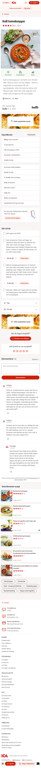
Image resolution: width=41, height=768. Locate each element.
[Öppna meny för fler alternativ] (11, 494)
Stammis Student (7, 679)
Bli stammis (5, 676)
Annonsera (5, 715)
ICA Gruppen (5, 698)
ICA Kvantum (6, 706)
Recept (6, 14)
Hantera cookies (7, 747)
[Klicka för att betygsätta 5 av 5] (26, 351)
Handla (4, 637)
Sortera (34, 359)
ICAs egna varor (6, 695)
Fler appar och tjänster (9, 668)
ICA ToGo (4, 665)
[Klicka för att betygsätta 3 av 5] (20, 351)
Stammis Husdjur (7, 682)
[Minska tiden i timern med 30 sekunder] (4, 258)
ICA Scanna (5, 662)
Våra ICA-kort (6, 687)
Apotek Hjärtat (6, 649)
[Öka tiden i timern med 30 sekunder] (16, 258)
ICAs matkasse (6, 643)
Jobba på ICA (6, 718)
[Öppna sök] (25, 2)
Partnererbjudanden (8, 684)
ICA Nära (4, 701)
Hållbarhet (5, 723)
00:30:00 (10, 258)
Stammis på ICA (7, 673)
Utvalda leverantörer (8, 712)
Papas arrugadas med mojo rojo (24, 521)
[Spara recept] (11, 491)
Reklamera (5, 737)
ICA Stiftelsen (6, 726)
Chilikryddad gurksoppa (21, 536)
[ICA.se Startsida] (14, 3)
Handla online (6, 640)
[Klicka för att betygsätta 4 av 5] (23, 351)
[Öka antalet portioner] (38, 135)
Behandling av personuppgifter (11, 745)
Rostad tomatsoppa (20, 491)
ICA (3, 692)
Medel (33, 75)
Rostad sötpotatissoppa (21, 506)
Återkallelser (5, 740)
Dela (16, 98)
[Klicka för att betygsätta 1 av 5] (14, 351)
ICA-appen (5, 660)
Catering (4, 646)
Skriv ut (7, 98)
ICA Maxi (4, 709)
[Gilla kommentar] (8, 413)
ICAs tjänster (6, 656)
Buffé (4, 109)
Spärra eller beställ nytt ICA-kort (11, 742)
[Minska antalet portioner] (24, 135)
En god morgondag (7, 729)
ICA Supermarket (7, 704)
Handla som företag (8, 651)
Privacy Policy (33, 478)
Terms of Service (18, 479)
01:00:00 (10, 283)
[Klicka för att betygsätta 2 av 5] (17, 351)
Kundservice (6, 734)
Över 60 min (8, 75)
